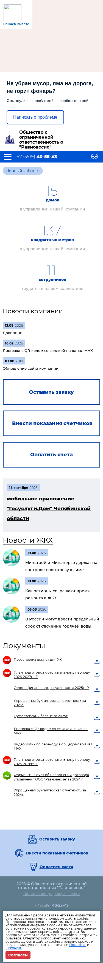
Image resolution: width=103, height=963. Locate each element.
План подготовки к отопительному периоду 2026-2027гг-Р (52, 674)
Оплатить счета (56, 867)
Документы (24, 645)
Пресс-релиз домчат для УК (38, 659)
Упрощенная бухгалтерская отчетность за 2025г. (50, 703)
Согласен (18, 955)
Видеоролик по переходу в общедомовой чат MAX (53, 746)
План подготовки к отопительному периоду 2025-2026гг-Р (52, 761)
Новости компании (33, 311)
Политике (77, 945)
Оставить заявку (57, 839)
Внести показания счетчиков (57, 853)
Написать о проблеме (35, 117)
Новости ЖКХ (28, 540)
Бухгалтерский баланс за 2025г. (41, 716)
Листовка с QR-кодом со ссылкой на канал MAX (51, 731)
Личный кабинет (23, 170)
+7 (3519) (37, 157)
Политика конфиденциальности (51, 894)
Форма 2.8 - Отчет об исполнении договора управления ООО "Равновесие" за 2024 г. (51, 777)
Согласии (13, 948)
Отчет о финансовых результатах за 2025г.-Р (51, 688)
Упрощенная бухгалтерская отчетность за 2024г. (50, 792)
